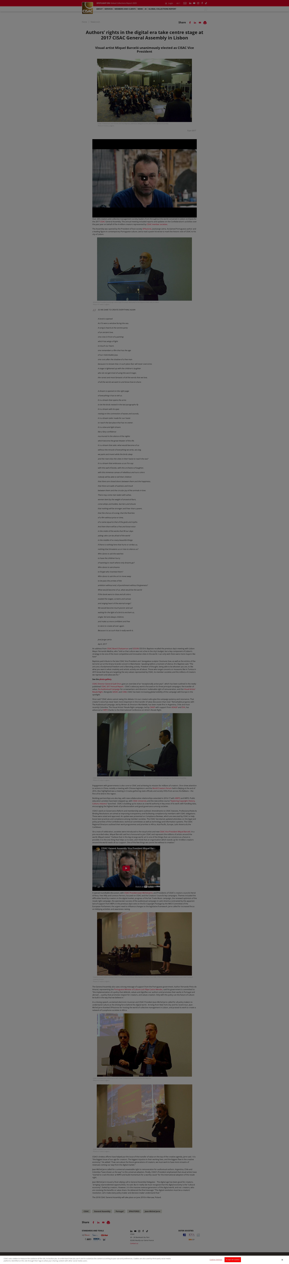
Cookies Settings (216, 1260)
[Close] (282, 1260)
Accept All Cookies (233, 1260)
